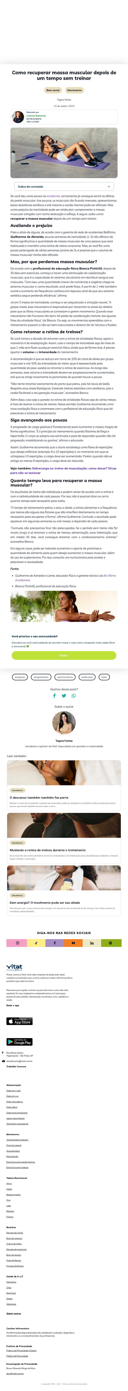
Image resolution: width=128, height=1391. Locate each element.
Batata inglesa (13, 1194)
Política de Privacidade (17, 1356)
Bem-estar (53, 90)
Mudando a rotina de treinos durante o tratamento (48, 850)
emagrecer (20, 677)
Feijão (9, 1189)
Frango (9, 1216)
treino (104, 677)
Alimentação (13, 1085)
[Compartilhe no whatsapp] (73, 695)
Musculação (12, 1156)
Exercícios (11, 1293)
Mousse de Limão (14, 1232)
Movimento (74, 90)
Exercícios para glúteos (17, 1167)
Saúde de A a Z (14, 1276)
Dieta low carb (13, 1090)
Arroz (9, 1183)
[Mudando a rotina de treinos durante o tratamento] (64, 837)
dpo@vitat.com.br (15, 1373)
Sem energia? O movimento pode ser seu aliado (45, 902)
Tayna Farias (64, 99)
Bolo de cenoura (14, 1238)
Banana (10, 1211)
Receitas (11, 1227)
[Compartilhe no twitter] (64, 695)
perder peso (87, 677)
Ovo (8, 1200)
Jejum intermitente (15, 1118)
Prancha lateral (13, 1145)
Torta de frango (13, 1260)
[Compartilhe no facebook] (54, 695)
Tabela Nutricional (16, 1178)
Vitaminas (11, 1304)
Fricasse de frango (15, 1266)
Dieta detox (11, 1107)
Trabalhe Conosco (16, 1066)
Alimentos (11, 1282)
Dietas (9, 1298)
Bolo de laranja (13, 1255)
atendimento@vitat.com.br (19, 1061)
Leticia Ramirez (36, 115)
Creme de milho (14, 1243)
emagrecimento (41, 677)
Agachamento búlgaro (17, 1139)
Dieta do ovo (12, 1096)
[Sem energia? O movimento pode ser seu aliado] (64, 889)
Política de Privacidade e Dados (21, 1350)
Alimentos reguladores (17, 1123)
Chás (8, 1287)
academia (53, 196)
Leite (8, 1205)
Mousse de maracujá (16, 1249)
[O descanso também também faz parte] (64, 784)
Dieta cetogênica (14, 1101)
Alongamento (13, 1151)
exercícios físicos (65, 677)
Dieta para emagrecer (16, 1112)
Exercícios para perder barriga (20, 1162)
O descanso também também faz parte (39, 797)
